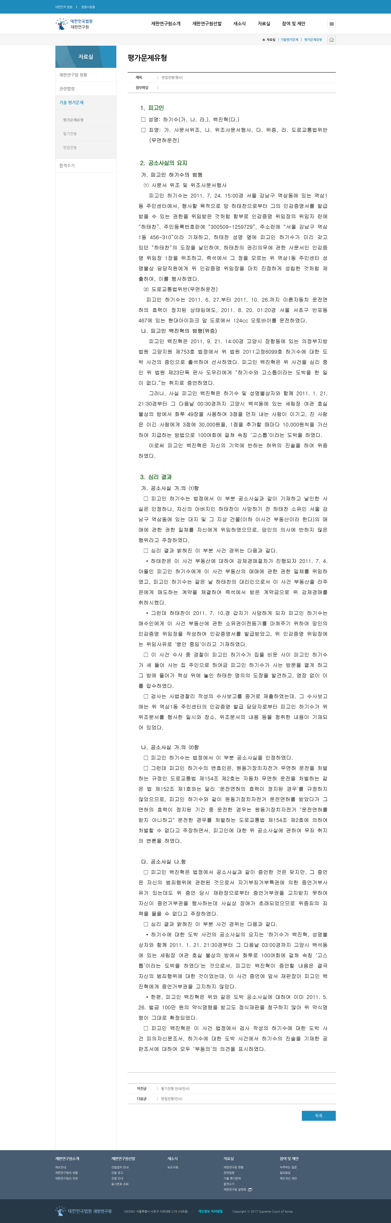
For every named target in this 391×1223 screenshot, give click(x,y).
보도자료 (172, 1167)
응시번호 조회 (120, 1184)
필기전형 (70, 134)
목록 (319, 1115)
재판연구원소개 (166, 23)
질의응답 (285, 1172)
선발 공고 (117, 1172)
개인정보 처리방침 (210, 1211)
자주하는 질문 (288, 1167)
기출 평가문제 (71, 102)
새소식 (239, 23)
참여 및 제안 (293, 23)
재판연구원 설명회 (235, 1189)
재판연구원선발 (207, 23)
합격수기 (67, 165)
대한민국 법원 (63, 7)
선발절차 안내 (120, 1167)
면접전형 (70, 147)
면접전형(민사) (171, 1099)
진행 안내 (117, 1178)
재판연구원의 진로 (66, 1178)
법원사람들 (88, 7)
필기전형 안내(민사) (175, 1088)
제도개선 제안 (288, 1178)
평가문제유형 (73, 120)
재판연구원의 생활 (66, 1172)
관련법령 (67, 88)
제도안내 (60, 1167)
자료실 (264, 23)
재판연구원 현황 (73, 74)
